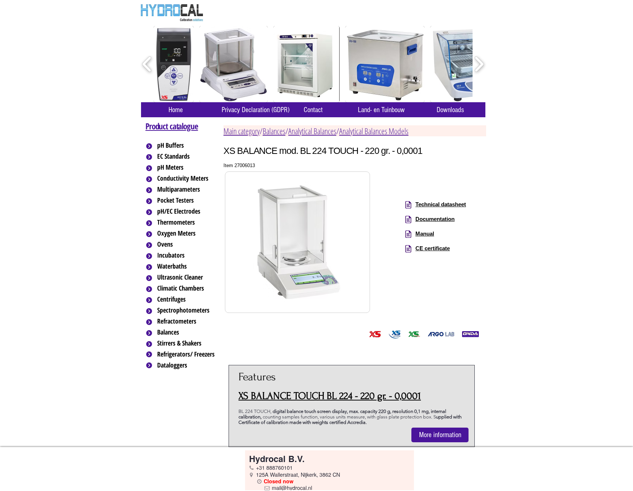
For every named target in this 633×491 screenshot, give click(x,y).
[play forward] (479, 64)
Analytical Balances (312, 130)
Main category (241, 130)
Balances (274, 130)
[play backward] (147, 64)
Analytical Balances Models (373, 130)
